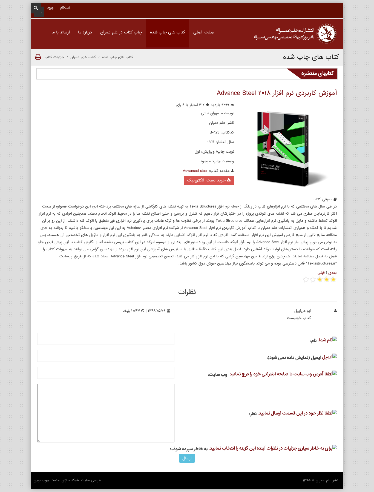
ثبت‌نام (65, 7)
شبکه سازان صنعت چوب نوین (56, 480)
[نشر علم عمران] (295, 33)
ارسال (187, 458)
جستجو (36, 8)
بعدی (332, 273)
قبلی (321, 273)
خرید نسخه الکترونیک (207, 180)
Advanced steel (195, 171)
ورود (50, 7)
